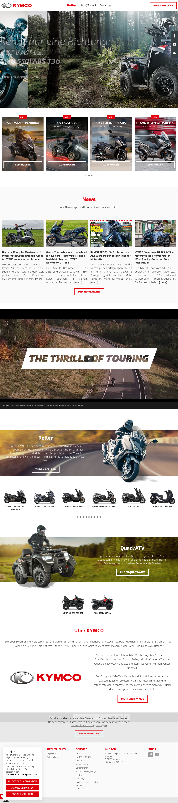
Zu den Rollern (45, 469)
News (78, 753)
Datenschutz (52, 757)
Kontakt (79, 775)
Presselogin (81, 778)
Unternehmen (82, 767)
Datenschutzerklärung (16, 774)
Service (105, 5)
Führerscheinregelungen (86, 771)
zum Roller (23, 164)
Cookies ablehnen (22, 794)
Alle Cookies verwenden (22, 781)
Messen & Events (83, 764)
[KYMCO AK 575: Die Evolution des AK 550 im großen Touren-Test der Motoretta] (111, 233)
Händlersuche (163, 5)
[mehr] (39, 278)
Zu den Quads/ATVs (132, 572)
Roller (72, 5)
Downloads (81, 760)
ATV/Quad (88, 5)
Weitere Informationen (21, 76)
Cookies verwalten (22, 787)
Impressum (52, 753)
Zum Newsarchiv (89, 291)
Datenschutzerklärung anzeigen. (89, 725)
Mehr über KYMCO (132, 698)
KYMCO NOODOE (84, 757)
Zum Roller (67, 164)
